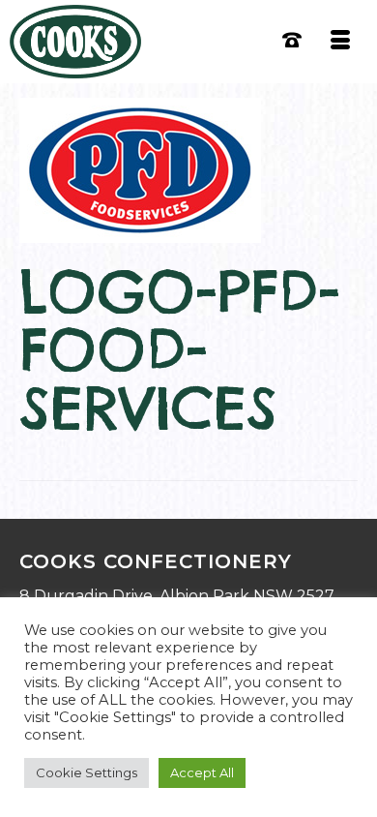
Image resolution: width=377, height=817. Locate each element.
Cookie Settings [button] (86, 772)
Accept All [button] (202, 772)
